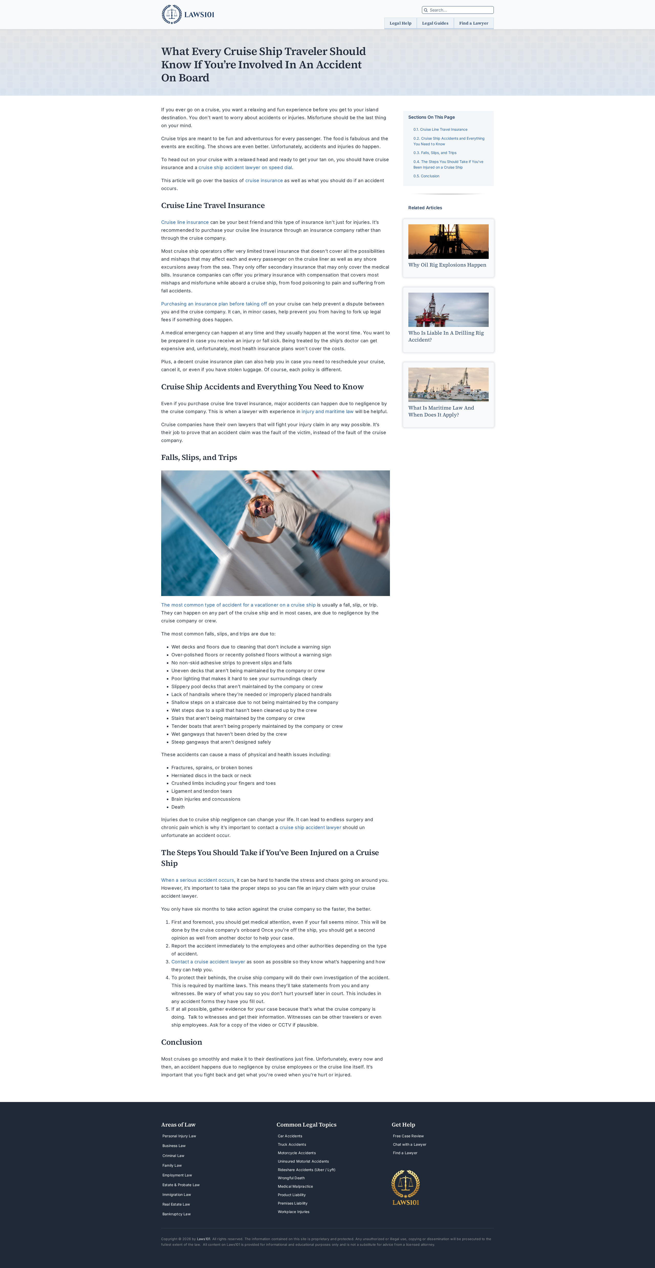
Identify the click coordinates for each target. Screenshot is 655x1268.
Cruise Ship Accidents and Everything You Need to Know (449, 141)
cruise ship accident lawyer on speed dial (245, 167)
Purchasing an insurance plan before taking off (214, 303)
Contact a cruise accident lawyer (208, 961)
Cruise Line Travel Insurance (443, 129)
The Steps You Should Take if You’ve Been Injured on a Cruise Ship (448, 164)
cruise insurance (264, 180)
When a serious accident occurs (197, 880)
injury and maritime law (328, 411)
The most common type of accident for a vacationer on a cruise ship (238, 605)
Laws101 (203, 1239)
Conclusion (430, 176)
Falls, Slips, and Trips (438, 152)
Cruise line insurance (185, 222)
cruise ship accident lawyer (310, 827)
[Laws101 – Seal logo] (406, 1171)
